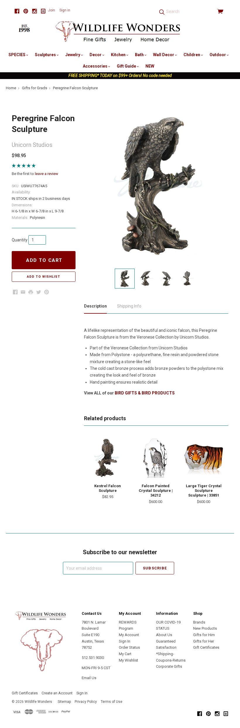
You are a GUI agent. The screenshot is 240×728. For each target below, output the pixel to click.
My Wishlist (128, 660)
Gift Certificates (206, 647)
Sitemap (64, 702)
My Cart (125, 654)
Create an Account (57, 693)
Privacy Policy (86, 702)
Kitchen (118, 54)
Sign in (64, 10)
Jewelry (73, 54)
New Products (205, 628)
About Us (164, 635)
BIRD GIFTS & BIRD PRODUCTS (145, 393)
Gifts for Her (203, 641)
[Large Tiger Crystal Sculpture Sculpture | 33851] (204, 458)
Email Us (89, 678)
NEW (149, 66)
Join (51, 10)
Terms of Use (111, 702)
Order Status (129, 647)
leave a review (46, 173)
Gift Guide (127, 66)
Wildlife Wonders (38, 702)
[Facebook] (17, 11)
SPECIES (17, 54)
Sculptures (46, 54)
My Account (129, 635)
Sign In (124, 641)
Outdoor (218, 54)
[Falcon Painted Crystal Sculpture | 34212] (156, 458)
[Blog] (43, 11)
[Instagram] (34, 11)
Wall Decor (164, 54)
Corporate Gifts (169, 666)
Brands (199, 622)
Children (192, 54)
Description (95, 306)
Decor (96, 54)
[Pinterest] (25, 11)
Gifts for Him (204, 635)
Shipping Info (129, 306)
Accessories (95, 66)
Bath (140, 54)
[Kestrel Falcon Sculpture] (108, 458)
